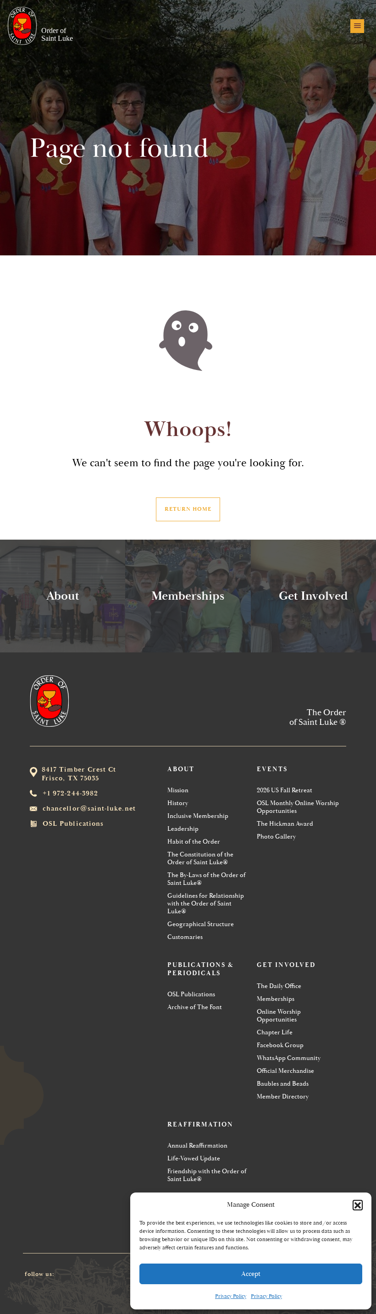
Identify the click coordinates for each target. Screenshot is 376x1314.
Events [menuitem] (272, 769)
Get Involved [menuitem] (286, 965)
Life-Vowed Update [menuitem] (193, 1158)
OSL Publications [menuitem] (191, 994)
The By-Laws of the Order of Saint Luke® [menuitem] (206, 879)
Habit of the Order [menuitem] (193, 841)
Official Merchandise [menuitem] (285, 1071)
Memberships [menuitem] (275, 999)
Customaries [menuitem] (185, 937)
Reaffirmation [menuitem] (200, 1125)
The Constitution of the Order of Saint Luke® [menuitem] (200, 858)
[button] (357, 1204)
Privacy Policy (230, 1296)
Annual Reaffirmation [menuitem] (197, 1145)
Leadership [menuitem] (183, 829)
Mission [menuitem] (177, 790)
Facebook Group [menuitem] (280, 1045)
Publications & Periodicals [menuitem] (200, 969)
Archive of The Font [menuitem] (194, 1007)
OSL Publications (73, 823)
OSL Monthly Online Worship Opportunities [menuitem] (298, 807)
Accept (250, 1274)
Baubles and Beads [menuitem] (283, 1084)
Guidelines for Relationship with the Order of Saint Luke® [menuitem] (205, 903)
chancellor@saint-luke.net (89, 808)
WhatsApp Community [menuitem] (289, 1058)
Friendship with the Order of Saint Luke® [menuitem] (207, 1175)
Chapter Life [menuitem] (275, 1032)
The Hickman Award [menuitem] (285, 824)
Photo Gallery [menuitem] (276, 836)
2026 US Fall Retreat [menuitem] (284, 790)
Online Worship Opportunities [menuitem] (279, 1015)
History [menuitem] (177, 803)
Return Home (188, 509)
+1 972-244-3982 (70, 793)
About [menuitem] (180, 769)
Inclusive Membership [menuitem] (197, 816)
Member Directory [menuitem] (283, 1096)
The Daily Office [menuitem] (279, 986)
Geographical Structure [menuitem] (200, 924)
